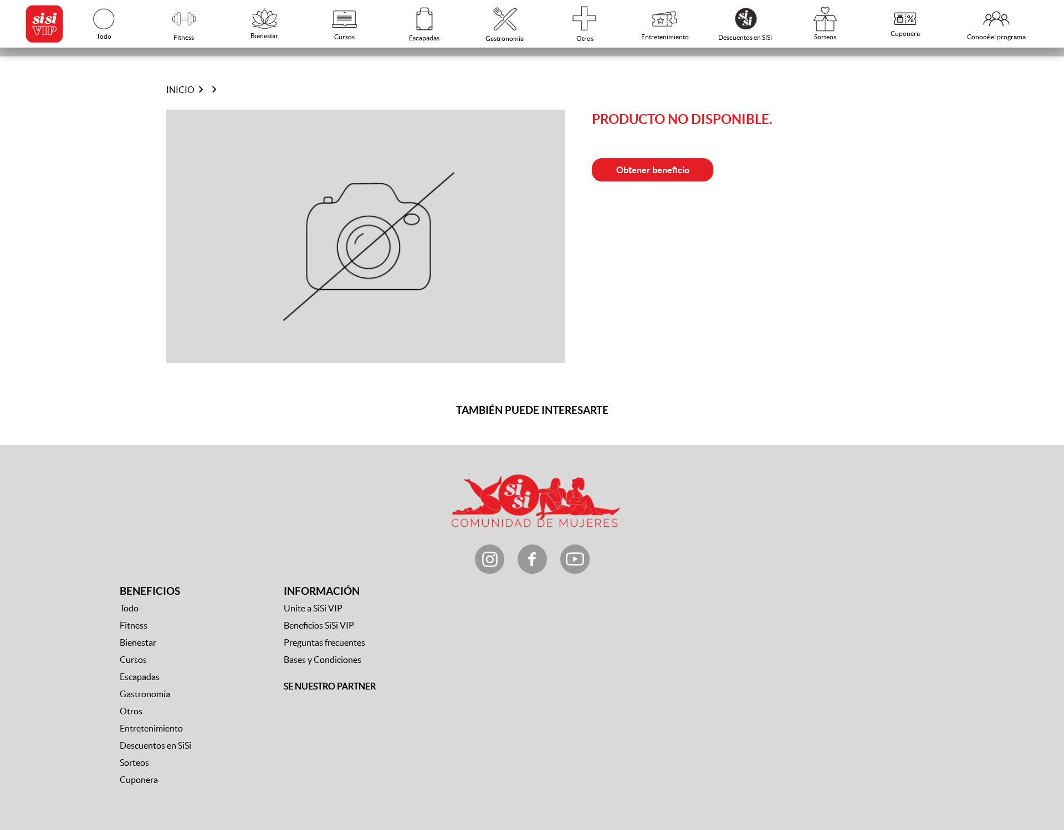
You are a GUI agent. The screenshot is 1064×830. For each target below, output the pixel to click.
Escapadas (140, 677)
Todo (129, 608)
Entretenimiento (151, 728)
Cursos (133, 660)
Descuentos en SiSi (155, 745)
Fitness (133, 625)
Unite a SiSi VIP (313, 608)
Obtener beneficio (652, 170)
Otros (131, 711)
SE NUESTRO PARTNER (330, 686)
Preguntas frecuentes (324, 642)
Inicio (180, 90)
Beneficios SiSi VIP (319, 625)
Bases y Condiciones (322, 660)
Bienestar (138, 642)
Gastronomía (145, 694)
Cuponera (139, 780)
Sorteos (134, 762)
